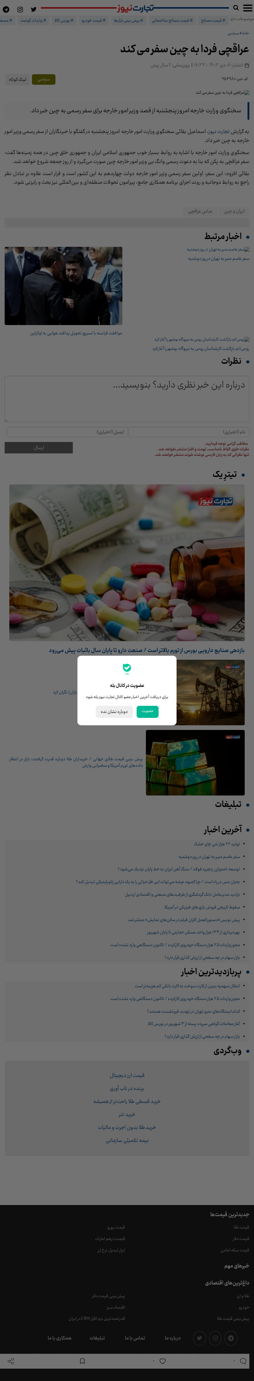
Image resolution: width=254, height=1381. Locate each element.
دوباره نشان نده (114, 711)
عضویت (148, 711)
